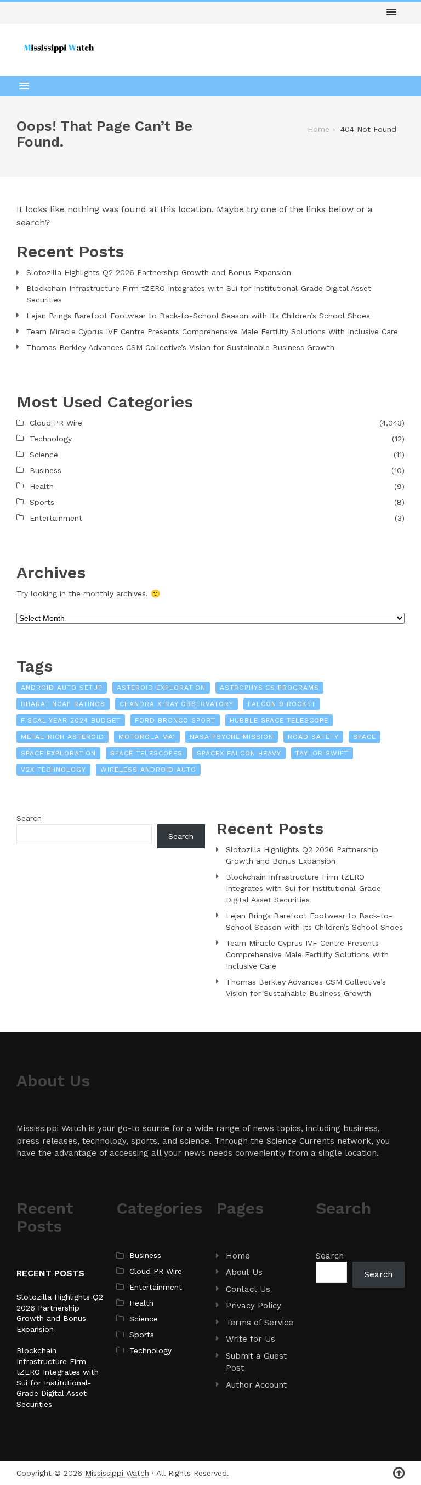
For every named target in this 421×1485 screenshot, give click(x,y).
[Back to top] (399, 1473)
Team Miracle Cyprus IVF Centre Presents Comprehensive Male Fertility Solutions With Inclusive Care (212, 331)
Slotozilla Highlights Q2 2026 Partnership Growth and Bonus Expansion (158, 272)
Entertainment (56, 518)
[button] (391, 12)
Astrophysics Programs (269, 687)
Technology (51, 438)
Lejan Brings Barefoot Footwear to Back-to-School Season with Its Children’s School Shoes (198, 315)
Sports (42, 502)
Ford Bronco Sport (175, 720)
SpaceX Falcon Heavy (239, 753)
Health (42, 486)
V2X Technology (53, 769)
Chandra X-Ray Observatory (177, 704)
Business (45, 470)
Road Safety (313, 737)
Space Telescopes (146, 753)
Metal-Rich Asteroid (62, 737)
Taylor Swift (322, 753)
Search (29, 818)
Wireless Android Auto (148, 769)
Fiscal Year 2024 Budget (71, 720)
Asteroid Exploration (161, 687)
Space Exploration (58, 753)
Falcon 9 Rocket (282, 704)
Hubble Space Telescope (279, 720)
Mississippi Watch (117, 1473)
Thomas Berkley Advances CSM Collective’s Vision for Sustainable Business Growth (180, 347)
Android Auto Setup (62, 687)
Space (364, 737)
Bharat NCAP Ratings (63, 704)
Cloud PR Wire (56, 422)
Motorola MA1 (146, 737)
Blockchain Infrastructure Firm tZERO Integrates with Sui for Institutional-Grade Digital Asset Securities (198, 294)
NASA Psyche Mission (232, 737)
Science (44, 454)
